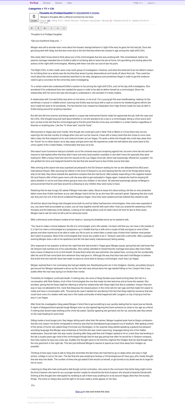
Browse (46, 2)
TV (45, 8)
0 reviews (94, 12)
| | (64, 28)
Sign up (79, 391)
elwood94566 (83, 12)
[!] (111, 20)
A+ (45, 28)
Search (58, 2)
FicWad (34, 2)
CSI (52, 8)
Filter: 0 (137, 2)
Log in (151, 2)
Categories (35, 8)
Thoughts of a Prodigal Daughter (56, 13)
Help (69, 2)
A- (32, 28)
